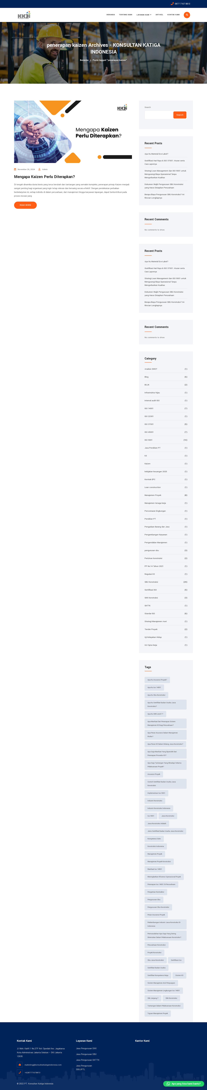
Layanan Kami (143, 15)
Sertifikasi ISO (151, 590)
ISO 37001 (149, 424)
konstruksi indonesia (156, 846)
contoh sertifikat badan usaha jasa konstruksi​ (162, 784)
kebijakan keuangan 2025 (156, 471)
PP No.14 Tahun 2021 (154, 566)
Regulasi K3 (150, 574)
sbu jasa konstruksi (156, 960)
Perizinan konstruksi (153, 558)
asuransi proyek (154, 774)
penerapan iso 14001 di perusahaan (161, 884)
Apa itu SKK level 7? (155, 714)
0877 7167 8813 (182, 3)
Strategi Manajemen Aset (156, 621)
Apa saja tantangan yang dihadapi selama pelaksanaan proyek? (164, 765)
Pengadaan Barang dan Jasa (157, 526)
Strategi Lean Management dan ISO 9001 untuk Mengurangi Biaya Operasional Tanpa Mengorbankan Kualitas (165, 174)
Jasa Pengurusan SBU (86, 1054)
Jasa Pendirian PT (152, 448)
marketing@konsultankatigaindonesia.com (43, 1065)
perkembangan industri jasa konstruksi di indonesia (164, 924)
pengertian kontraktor (156, 892)
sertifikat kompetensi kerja (158, 975)
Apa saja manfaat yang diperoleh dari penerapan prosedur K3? (162, 754)
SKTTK (147, 605)
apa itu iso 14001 (154, 687)
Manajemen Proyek (153, 495)
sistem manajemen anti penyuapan (161, 983)
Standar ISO (150, 613)
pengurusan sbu (152, 550)
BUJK (147, 384)
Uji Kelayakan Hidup (153, 637)
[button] (183, 1084)
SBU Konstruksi (151, 582)
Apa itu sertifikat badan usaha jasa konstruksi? (162, 704)
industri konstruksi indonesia (159, 808)
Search (148, 107)
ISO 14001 (149, 408)
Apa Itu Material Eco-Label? (156, 154)
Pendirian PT (150, 519)
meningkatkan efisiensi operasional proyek (164, 877)
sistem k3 (179, 975)
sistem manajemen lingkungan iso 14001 (164, 990)
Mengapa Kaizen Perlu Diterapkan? (44, 177)
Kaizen (147, 463)
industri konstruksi (155, 801)
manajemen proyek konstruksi (159, 861)
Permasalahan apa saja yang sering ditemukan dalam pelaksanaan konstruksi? (164, 936)
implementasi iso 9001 (156, 793)
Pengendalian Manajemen (156, 542)
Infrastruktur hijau (152, 392)
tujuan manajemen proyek (158, 1013)
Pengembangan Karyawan (156, 534)
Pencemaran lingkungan (155, 511)
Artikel (159, 15)
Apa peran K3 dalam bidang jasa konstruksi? (165, 744)
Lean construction (153, 487)
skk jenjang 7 (153, 998)
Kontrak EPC (150, 479)
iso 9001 (151, 816)
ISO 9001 (149, 440)
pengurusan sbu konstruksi (158, 907)
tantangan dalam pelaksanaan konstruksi (164, 1006)
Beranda (111, 15)
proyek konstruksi (154, 952)
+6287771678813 (32, 1072)
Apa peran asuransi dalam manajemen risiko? (163, 735)
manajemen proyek (155, 854)
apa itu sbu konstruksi (156, 695)
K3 (146, 455)
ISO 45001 (149, 432)
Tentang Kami (125, 15)
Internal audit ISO (152, 400)
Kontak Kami (173, 15)
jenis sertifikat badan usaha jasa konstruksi (165, 831)
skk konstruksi (171, 998)
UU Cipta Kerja (151, 645)
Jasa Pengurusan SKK (86, 1048)
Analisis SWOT (151, 369)
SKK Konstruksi (151, 597)
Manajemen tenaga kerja (155, 503)
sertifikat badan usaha (156, 968)
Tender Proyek (151, 629)
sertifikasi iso (176, 960)
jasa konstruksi (168, 816)
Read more (25, 205)
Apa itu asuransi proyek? (157, 680)
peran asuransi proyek (156, 915)
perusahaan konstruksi (157, 945)
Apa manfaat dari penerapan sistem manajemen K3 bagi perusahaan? (161, 723)
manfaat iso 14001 (155, 869)
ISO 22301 (149, 416)
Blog (146, 377)
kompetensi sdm (154, 839)
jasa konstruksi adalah (157, 823)
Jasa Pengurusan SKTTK (87, 1060)
